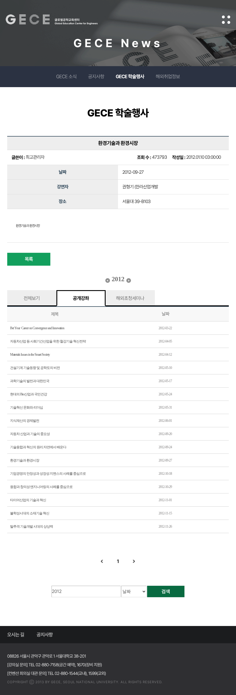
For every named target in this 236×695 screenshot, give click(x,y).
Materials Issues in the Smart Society (30, 355)
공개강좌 (81, 298)
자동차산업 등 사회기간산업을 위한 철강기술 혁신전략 (48, 341)
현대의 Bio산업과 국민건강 (28, 394)
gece (59, 19)
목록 (29, 259)
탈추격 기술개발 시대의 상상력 (31, 526)
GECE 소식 (66, 76)
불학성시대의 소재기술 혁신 (29, 513)
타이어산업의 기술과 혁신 (28, 500)
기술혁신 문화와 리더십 (26, 407)
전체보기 (32, 298)
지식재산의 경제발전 (24, 421)
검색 (165, 591)
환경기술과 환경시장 (24, 460)
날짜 (165, 314)
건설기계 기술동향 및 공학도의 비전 (35, 368)
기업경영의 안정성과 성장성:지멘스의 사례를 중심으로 (48, 474)
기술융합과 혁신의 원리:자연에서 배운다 (38, 447)
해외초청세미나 (130, 298)
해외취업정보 (168, 76)
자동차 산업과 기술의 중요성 (30, 434)
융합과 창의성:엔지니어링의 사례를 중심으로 (41, 487)
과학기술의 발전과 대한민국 (29, 381)
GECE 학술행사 (130, 76)
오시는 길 (15, 634)
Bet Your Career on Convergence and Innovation (37, 328)
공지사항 (96, 76)
